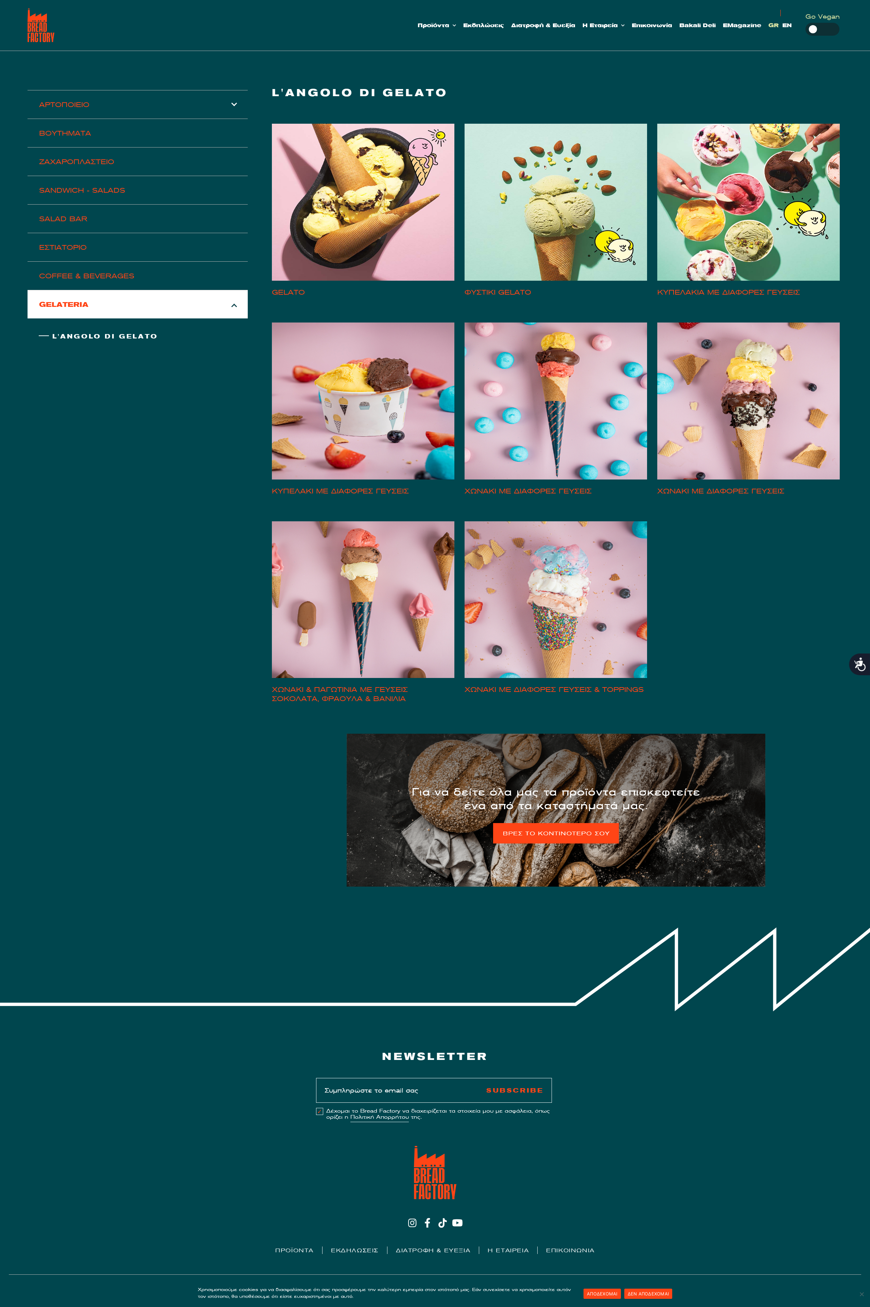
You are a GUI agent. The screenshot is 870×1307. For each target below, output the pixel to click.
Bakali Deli (697, 25)
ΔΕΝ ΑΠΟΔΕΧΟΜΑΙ (648, 1293)
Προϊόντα (433, 25)
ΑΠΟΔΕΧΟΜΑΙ (602, 1293)
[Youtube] (457, 1223)
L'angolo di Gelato (105, 336)
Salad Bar (63, 218)
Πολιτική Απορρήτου (379, 1117)
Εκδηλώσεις (483, 25)
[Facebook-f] (427, 1223)
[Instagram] (412, 1223)
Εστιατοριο (63, 247)
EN (787, 25)
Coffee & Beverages (86, 275)
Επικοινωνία (652, 25)
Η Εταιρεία (600, 25)
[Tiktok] (442, 1223)
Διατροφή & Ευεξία (543, 25)
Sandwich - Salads (82, 190)
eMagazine (742, 25)
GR (773, 25)
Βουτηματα (65, 133)
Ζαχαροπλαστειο (76, 161)
